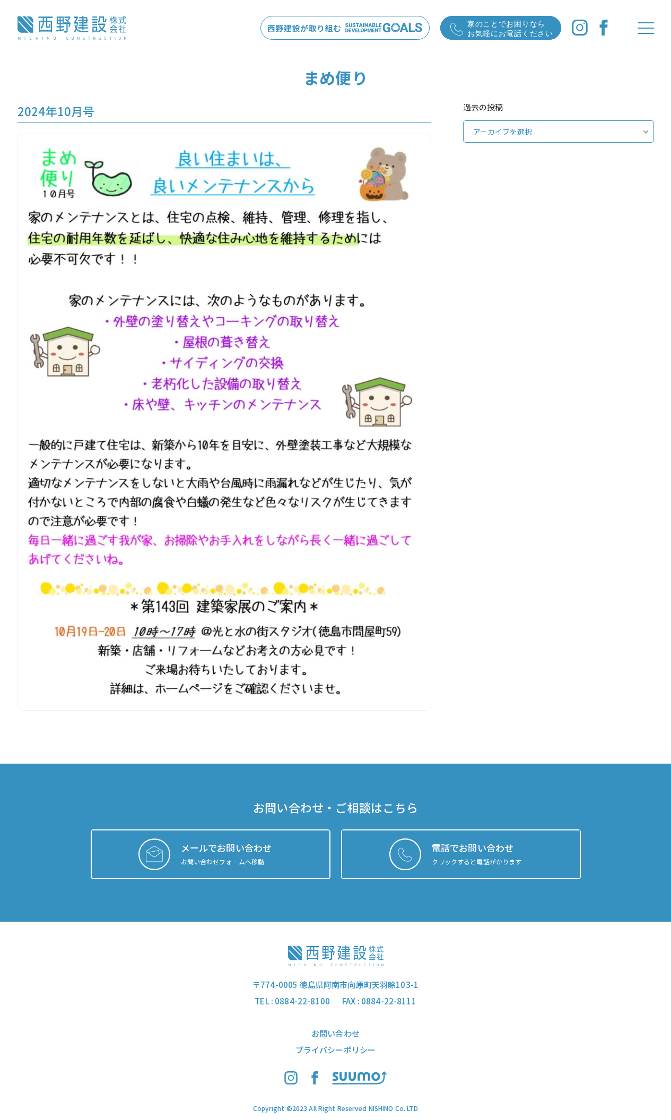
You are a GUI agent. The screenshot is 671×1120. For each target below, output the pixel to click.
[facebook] (604, 28)
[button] (224, 422)
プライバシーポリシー (335, 1049)
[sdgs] (344, 28)
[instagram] (580, 28)
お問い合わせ (335, 1033)
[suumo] (359, 1081)
